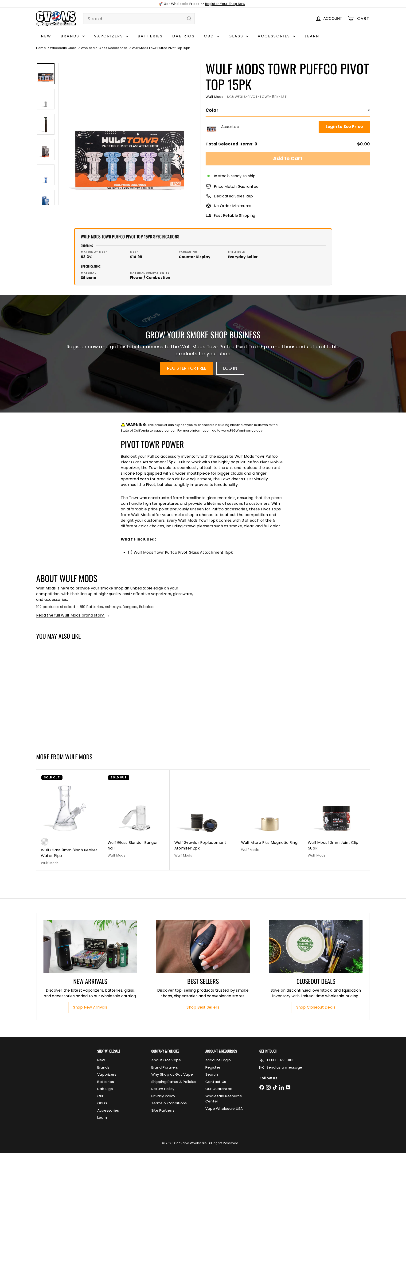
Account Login (218, 1060)
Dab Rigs (183, 36)
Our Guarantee (218, 1088)
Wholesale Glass (63, 48)
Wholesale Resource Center (223, 1099)
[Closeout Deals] (316, 946)
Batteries (150, 36)
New (46, 36)
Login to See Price (344, 126)
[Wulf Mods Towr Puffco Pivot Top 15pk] (64, 694)
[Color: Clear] (44, 841)
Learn (312, 36)
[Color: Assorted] (44, 710)
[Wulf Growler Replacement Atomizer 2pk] (203, 816)
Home (41, 48)
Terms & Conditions (169, 1103)
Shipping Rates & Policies (173, 1081)
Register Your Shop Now (225, 3)
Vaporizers (109, 36)
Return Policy (162, 1088)
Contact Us (215, 1081)
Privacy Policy (163, 1096)
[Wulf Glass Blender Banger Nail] (136, 816)
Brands (71, 36)
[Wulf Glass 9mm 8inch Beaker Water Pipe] (69, 820)
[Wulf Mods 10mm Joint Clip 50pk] (336, 816)
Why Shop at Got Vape (172, 1074)
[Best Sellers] (203, 946)
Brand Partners (164, 1067)
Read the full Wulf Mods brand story (73, 615)
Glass (237, 36)
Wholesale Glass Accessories (104, 48)
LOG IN (230, 368)
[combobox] (139, 18)
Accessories (275, 36)
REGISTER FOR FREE (186, 368)
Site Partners (163, 1110)
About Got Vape (166, 1060)
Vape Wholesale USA (224, 1108)
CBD (209, 36)
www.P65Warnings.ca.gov (241, 430)
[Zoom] (129, 134)
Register (212, 1067)
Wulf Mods (78, 756)
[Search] (189, 18)
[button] (212, 127)
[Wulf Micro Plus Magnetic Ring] (269, 813)
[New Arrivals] (90, 946)
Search (211, 1074)
